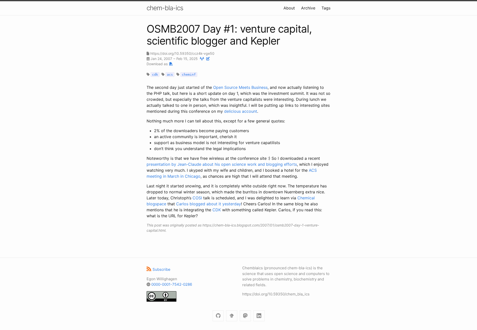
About (289, 7)
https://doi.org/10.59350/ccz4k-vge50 (182, 53)
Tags (325, 7)
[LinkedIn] (259, 316)
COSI (197, 197)
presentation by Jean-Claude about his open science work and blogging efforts (222, 164)
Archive (308, 7)
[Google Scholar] (231, 316)
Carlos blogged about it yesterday (208, 203)
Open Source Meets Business (240, 87)
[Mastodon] (245, 316)
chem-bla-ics (165, 8)
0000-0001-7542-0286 (171, 284)
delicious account (240, 111)
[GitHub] (218, 316)
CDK (216, 209)
